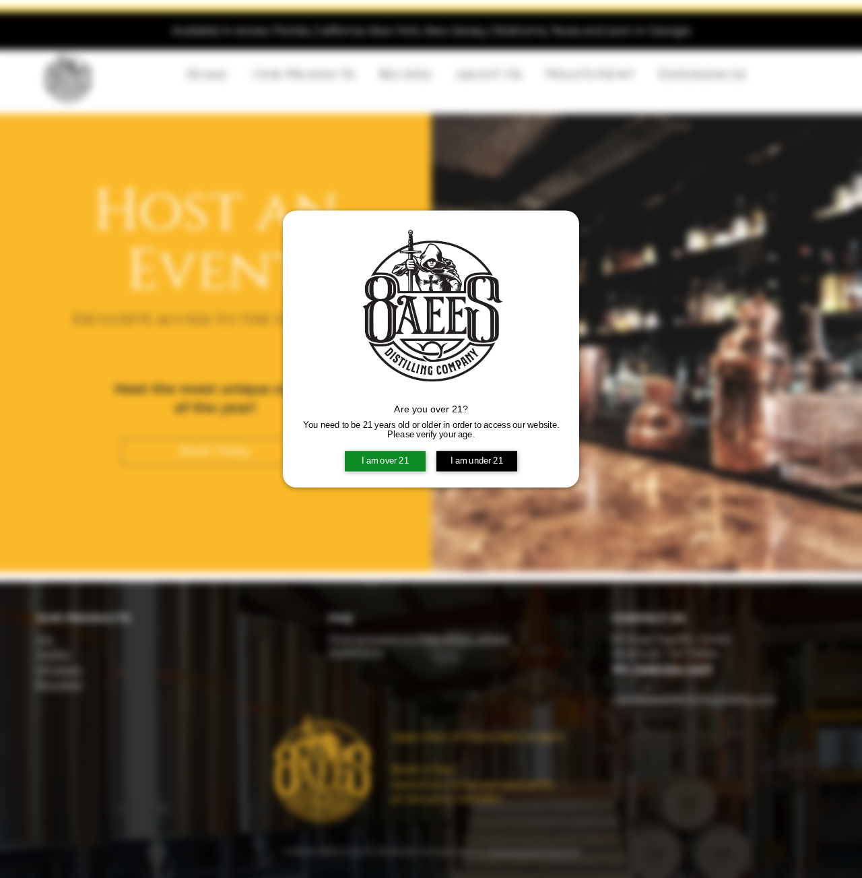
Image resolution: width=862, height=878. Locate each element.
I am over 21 (385, 461)
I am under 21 (477, 461)
